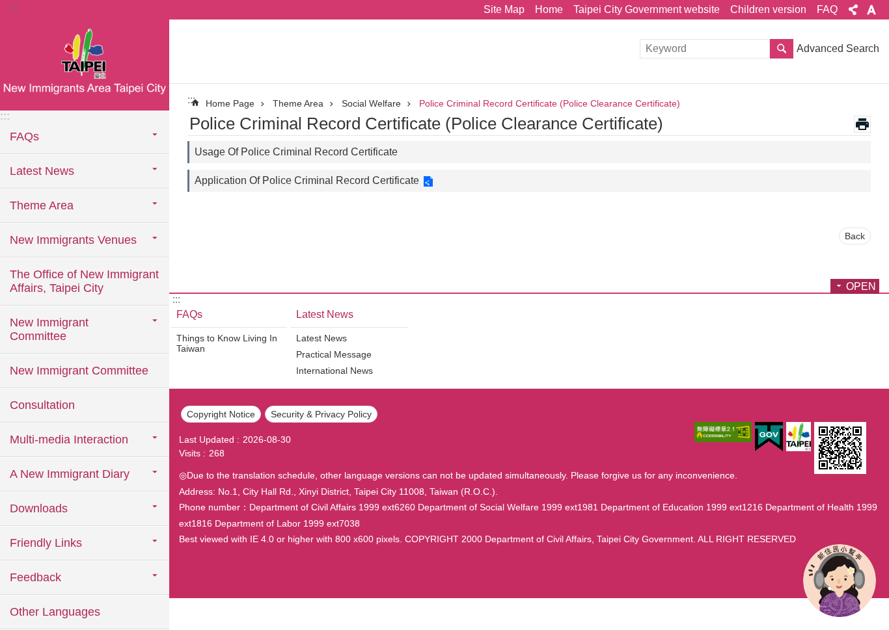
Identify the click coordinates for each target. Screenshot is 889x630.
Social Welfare (371, 103)
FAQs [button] (24, 136)
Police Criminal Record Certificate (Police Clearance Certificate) (549, 103)
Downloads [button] (39, 508)
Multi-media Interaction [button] (69, 439)
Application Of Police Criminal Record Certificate (307, 180)
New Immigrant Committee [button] (49, 329)
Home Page (230, 103)
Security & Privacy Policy (321, 414)
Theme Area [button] (42, 205)
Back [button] (855, 236)
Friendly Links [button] (46, 542)
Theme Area (298, 103)
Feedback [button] (35, 577)
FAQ (827, 9)
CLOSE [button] (853, 10)
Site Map (504, 9)
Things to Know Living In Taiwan (226, 343)
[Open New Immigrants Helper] (839, 580)
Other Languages (55, 611)
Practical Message (334, 354)
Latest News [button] (42, 170)
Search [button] (781, 49)
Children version (768, 9)
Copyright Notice (221, 414)
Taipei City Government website (646, 9)
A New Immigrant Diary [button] (70, 473)
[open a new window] (723, 432)
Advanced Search (838, 48)
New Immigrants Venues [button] (73, 239)
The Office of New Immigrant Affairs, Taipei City (84, 281)
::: (14, 7)
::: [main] (191, 99)
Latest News (324, 314)
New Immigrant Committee (79, 370)
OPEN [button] (861, 286)
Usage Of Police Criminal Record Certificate (296, 151)
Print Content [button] (862, 124)
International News (334, 370)
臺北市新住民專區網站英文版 (84, 65)
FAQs (189, 314)
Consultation (42, 405)
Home (549, 9)
